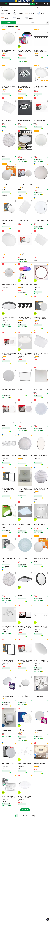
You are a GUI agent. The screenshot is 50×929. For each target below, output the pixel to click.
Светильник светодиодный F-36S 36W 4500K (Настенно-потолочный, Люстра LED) (9, 120)
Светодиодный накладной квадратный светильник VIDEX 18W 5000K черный (8, 489)
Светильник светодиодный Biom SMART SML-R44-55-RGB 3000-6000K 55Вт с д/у (24, 797)
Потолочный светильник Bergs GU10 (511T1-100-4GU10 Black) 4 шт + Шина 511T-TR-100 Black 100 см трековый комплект (25, 318)
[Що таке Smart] (19, 26)
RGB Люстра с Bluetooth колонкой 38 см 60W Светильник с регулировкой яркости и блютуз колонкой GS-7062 (25, 285)
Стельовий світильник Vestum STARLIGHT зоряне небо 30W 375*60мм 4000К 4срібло (8, 764)
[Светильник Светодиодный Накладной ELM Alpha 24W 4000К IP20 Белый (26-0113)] (41, 648)
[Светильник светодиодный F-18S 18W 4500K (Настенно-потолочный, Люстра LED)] (41, 240)
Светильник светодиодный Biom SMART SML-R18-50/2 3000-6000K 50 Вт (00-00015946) (41, 220)
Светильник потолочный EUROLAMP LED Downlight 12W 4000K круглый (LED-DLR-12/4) (8, 524)
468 (33, 815)
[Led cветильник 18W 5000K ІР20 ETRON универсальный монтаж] (25, 240)
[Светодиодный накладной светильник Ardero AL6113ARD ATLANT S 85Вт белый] (9, 784)
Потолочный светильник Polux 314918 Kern (8, 318)
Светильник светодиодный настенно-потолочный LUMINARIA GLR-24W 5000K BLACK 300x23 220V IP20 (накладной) (41, 592)
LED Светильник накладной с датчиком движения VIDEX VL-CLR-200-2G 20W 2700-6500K (8, 220)
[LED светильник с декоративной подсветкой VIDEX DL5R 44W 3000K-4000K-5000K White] (41, 305)
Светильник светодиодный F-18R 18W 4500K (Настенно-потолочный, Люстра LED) (8, 253)
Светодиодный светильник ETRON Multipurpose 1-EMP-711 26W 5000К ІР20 (25, 661)
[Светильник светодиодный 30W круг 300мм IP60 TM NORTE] (41, 140)
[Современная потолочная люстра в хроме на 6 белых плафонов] (9, 614)
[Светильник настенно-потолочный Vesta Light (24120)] (41, 172)
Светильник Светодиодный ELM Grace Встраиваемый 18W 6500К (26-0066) (41, 730)
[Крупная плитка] (45, 22)
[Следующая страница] (46, 815)
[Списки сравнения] (44, 4)
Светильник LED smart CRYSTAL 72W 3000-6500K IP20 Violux (40, 456)
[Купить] (15, 55)
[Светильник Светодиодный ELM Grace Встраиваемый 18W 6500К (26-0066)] (41, 717)
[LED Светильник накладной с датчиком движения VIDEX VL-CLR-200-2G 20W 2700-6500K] (9, 207)
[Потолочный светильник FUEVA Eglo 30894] (25, 376)
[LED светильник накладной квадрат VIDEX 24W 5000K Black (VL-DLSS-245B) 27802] (9, 648)
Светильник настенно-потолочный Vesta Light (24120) (41, 185)
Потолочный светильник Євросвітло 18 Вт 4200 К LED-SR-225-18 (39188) (9, 185)
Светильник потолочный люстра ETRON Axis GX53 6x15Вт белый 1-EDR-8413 (25, 764)
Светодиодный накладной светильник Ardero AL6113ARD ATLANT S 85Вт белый (8, 797)
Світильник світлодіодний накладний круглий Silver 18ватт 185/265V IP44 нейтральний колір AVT (25, 696)
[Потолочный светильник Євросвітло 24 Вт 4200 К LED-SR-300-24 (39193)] (41, 545)
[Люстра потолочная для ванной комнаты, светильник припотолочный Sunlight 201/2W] (25, 545)
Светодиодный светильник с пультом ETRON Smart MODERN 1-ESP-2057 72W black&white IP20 (25, 627)
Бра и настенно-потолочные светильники (27, 7)
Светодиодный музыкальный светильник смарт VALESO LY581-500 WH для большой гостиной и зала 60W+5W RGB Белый (41, 764)
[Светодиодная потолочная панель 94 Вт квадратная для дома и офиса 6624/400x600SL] (25, 511)
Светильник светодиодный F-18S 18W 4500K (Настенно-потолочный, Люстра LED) (40, 253)
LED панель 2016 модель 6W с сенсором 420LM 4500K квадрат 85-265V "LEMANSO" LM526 (25, 489)
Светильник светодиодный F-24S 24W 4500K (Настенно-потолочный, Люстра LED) (41, 354)
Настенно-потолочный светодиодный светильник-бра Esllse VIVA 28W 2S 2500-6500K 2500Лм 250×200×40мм (24, 87)
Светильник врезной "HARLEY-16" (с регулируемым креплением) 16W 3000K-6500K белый (9, 285)
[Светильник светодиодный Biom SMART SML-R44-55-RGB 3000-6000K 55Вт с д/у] (25, 784)
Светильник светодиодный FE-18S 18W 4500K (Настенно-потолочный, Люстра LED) (25, 220)
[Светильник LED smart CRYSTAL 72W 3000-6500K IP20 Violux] (41, 443)
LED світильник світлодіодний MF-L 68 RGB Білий (41, 87)
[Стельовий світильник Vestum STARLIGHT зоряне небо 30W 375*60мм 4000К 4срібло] (9, 751)
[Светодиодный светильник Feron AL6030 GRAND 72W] (25, 717)
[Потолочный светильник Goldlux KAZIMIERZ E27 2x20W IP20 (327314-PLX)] (25, 579)
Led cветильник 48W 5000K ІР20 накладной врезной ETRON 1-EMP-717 (41, 120)
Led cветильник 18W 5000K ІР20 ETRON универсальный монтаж (25, 253)
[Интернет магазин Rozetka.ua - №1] (6, 4)
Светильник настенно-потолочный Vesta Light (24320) (9, 153)
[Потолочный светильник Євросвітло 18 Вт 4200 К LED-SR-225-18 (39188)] (9, 172)
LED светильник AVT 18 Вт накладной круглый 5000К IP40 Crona (8, 389)
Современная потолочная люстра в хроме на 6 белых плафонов (9, 627)
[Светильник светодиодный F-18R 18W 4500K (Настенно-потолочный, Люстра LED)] (9, 240)
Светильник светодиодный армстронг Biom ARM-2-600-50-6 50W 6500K (41, 389)
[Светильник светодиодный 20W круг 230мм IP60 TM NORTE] (9, 38)
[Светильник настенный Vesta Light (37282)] (9, 443)
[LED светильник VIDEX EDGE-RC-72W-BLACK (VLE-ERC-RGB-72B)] (25, 38)
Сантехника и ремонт (7, 7)
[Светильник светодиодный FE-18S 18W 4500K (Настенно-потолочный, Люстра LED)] (25, 207)
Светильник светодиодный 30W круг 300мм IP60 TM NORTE (40, 153)
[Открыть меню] (2, 4)
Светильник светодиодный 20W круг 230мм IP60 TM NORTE (8, 51)
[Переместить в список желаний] (15, 30)
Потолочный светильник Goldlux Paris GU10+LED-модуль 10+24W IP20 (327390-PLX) (40, 627)
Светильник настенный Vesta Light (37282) (9, 456)
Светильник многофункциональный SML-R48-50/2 (41, 285)
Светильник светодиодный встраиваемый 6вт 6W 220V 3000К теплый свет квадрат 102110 (9, 730)
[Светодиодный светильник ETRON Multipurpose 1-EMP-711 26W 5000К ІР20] (25, 648)
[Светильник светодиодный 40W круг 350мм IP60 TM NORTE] (9, 74)
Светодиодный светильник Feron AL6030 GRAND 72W (25, 730)
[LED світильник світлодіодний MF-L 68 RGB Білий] (41, 74)
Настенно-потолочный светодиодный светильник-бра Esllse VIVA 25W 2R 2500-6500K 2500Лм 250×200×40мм (24, 120)
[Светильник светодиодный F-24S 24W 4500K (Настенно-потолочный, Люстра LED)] (41, 341)
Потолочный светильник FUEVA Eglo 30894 (24, 389)
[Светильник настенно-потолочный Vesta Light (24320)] (9, 140)
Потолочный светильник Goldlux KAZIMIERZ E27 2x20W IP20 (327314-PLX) (24, 592)
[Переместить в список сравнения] (15, 32)
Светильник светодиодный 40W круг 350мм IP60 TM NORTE (8, 87)
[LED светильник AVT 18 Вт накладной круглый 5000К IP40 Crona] (9, 376)
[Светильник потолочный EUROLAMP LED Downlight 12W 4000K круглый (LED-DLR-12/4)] (9, 511)
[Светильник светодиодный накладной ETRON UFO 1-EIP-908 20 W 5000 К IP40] (25, 409)
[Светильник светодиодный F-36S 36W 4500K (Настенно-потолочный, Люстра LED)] (9, 107)
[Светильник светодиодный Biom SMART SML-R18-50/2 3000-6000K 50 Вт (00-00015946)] (41, 207)
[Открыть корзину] (47, 4)
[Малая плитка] (47, 22)
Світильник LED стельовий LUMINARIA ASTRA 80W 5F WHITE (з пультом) (39, 696)
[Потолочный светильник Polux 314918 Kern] (9, 305)
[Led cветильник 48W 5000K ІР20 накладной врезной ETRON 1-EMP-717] (41, 107)
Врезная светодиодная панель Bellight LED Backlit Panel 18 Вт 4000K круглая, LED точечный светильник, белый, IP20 (40, 422)
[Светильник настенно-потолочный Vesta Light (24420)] (25, 443)
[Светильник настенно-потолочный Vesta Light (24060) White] (41, 476)
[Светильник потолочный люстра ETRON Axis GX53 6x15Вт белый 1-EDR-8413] (25, 751)
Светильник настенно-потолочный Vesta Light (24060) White (41, 489)
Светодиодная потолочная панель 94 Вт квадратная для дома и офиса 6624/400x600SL (25, 524)
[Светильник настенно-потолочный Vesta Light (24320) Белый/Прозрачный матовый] (9, 579)
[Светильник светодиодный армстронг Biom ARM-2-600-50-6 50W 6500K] (41, 376)
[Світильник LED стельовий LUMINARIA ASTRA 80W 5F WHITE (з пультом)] (41, 683)
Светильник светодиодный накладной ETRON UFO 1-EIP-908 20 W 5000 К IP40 (25, 422)
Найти (32, 3)
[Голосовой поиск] (28, 4)
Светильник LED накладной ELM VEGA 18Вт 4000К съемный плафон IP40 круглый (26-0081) (8, 696)
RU (37, 3)
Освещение (15, 7)
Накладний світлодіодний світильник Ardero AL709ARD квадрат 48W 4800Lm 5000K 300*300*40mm (8, 558)
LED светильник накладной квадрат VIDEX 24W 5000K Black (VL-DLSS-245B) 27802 (9, 661)
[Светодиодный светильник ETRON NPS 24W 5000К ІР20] (9, 341)
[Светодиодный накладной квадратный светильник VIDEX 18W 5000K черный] (9, 476)
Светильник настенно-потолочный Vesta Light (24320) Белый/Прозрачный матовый (9, 592)
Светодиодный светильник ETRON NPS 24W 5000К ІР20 (9, 354)
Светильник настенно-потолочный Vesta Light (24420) (25, 456)
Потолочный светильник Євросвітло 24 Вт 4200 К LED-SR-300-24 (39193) (41, 558)
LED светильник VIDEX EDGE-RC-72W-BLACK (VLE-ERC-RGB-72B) (25, 51)
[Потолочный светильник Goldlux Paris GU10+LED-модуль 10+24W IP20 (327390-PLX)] (41, 614)
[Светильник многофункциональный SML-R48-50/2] (41, 272)
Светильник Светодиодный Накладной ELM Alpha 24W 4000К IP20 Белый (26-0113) (41, 661)
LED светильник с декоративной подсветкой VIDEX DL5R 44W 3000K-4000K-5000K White (40, 318)
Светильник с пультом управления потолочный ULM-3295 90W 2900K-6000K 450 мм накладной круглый (41, 524)
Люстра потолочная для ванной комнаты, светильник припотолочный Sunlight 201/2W (24, 558)
